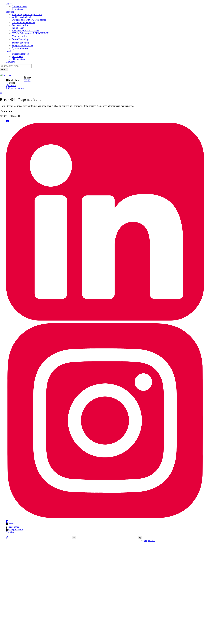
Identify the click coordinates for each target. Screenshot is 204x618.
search (4, 69)
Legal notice (13, 527)
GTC (11, 524)
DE (145, 540)
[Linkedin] (105, 320)
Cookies (10, 532)
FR (149, 540)
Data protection (15, 529)
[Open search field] (74, 537)
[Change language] (140, 537)
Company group (16, 88)
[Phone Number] (7, 537)
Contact (12, 85)
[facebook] (7, 521)
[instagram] (105, 519)
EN (153, 540)
